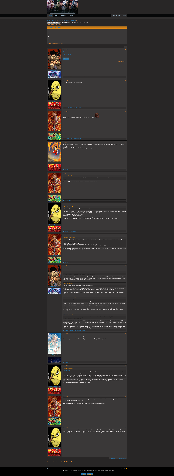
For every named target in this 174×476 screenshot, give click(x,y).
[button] (59, 15)
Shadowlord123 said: (68, 368)
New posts (49, 18)
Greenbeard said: (67, 175)
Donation (56, 15)
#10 (125, 365)
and (73, 107)
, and (76, 76)
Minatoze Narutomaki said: (69, 237)
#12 (125, 427)
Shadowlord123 (51, 24)
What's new (63, 15)
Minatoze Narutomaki (54, 101)
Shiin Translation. (67, 54)
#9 (125, 333)
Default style (50, 468)
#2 (125, 80)
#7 (125, 234)
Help (124, 468)
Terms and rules (112, 468)
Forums (50, 15)
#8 (125, 265)
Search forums (55, 18)
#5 (125, 173)
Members (71, 15)
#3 (125, 111)
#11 (125, 396)
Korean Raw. (66, 51)
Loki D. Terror (54, 132)
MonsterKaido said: (68, 206)
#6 (125, 204)
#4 (125, 142)
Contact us (106, 468)
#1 (125, 49)
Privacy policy (119, 468)
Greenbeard (54, 163)
